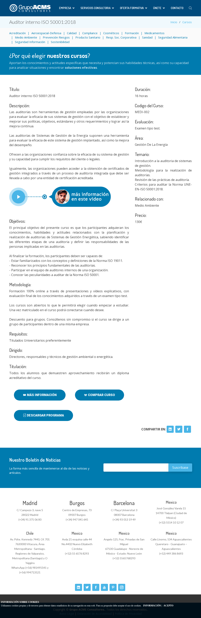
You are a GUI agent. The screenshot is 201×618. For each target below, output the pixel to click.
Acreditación (17, 33)
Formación (132, 33)
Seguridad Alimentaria (172, 37)
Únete (157, 8)
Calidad (72, 33)
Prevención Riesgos (56, 37)
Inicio (173, 22)
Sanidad (147, 37)
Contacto (177, 8)
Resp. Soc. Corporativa (121, 37)
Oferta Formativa (132, 8)
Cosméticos (111, 33)
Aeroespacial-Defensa (46, 33)
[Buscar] (190, 8)
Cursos (187, 22)
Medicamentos (154, 33)
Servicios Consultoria (95, 8)
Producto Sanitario (87, 37)
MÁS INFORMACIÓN (41, 395)
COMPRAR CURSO (101, 395)
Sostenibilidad (60, 42)
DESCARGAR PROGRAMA (45, 415)
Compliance (90, 33)
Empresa (65, 8)
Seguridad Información (30, 42)
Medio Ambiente (26, 37)
